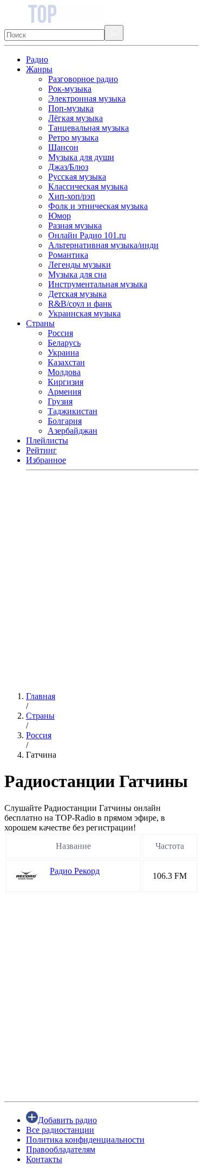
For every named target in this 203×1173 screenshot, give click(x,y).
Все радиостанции (60, 1129)
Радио (37, 59)
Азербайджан (72, 430)
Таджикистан (72, 411)
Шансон (63, 147)
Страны (40, 323)
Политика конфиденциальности (85, 1139)
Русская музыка (77, 176)
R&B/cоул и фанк (80, 303)
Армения (64, 391)
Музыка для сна (77, 274)
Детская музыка (77, 294)
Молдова (64, 372)
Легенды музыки (79, 264)
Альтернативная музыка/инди (103, 245)
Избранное (46, 460)
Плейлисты (47, 440)
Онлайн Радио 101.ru (87, 235)
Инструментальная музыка (97, 284)
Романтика (68, 254)
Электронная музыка (87, 98)
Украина (63, 352)
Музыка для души (81, 157)
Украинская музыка (84, 313)
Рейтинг (41, 450)
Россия (60, 333)
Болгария (65, 421)
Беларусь (64, 342)
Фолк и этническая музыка (98, 206)
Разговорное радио (83, 79)
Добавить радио (67, 1120)
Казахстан (66, 362)
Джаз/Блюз (68, 167)
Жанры (39, 69)
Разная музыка (75, 225)
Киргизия (65, 381)
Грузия (60, 401)
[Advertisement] (101, 581)
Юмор (59, 215)
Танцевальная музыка (88, 127)
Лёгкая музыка (75, 118)
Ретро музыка (73, 137)
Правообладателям (60, 1149)
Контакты (44, 1159)
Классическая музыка (88, 186)
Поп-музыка (71, 108)
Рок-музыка (69, 88)
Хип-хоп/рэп (71, 196)
